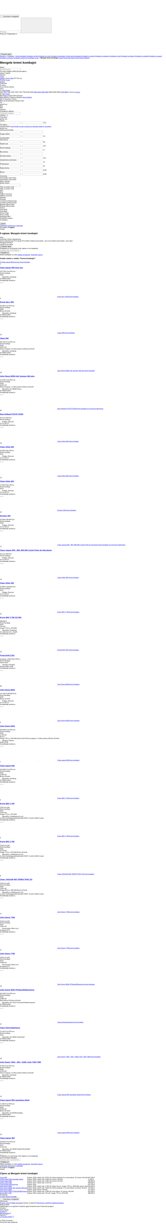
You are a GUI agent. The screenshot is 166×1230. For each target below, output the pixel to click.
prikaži (3, 224)
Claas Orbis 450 (7, 583)
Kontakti (14, 1196)
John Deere (71, 58)
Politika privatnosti (16, 1203)
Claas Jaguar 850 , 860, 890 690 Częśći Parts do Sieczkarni (26, 550)
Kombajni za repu (44, 56)
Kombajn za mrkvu (88, 56)
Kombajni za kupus (6, 58)
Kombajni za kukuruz (102, 56)
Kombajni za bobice (127, 56)
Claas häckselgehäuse (10, 1028)
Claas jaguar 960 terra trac (11, 268)
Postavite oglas (6, 246)
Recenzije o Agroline (44, 1203)
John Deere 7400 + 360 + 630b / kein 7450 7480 (20, 1062)
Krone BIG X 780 (10, 617)
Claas (61, 58)
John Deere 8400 (7, 726)
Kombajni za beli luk (20, 58)
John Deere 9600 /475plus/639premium (17, 990)
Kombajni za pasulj (155, 56)
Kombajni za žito (32, 56)
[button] (83, 44)
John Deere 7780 (7, 917)
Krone (78, 58)
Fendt (65, 58)
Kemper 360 (5, 516)
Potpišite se (5, 253)
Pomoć (8, 1196)
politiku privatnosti (24, 255)
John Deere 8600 (7, 690)
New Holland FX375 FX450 (11, 414)
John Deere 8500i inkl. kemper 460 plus (17, 376)
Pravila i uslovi (5, 1203)
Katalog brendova (58, 1203)
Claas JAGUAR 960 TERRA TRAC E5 (16, 879)
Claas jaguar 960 (7, 1138)
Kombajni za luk (115, 56)
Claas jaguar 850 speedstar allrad (14, 1100)
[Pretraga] (36, 25)
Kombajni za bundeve (58, 56)
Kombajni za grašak (141, 56)
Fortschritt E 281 (7, 655)
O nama (2, 1196)
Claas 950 (4, 338)
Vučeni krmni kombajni (73, 56)
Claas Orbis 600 (7, 447)
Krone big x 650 (7, 302)
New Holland (84, 58)
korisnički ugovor (36, 255)
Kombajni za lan (33, 58)
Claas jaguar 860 (7, 766)
